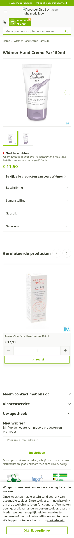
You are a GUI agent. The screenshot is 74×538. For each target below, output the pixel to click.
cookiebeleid (55, 520)
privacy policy (58, 464)
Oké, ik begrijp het (37, 530)
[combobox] (32, 31)
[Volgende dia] (67, 253)
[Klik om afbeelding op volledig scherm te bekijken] (37, 92)
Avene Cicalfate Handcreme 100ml (26, 336)
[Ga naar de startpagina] (40, 12)
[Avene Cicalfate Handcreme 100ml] (37, 299)
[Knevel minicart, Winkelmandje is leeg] (12, 22)
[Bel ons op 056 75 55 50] (4, 22)
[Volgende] (67, 92)
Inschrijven (37, 453)
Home (6, 41)
